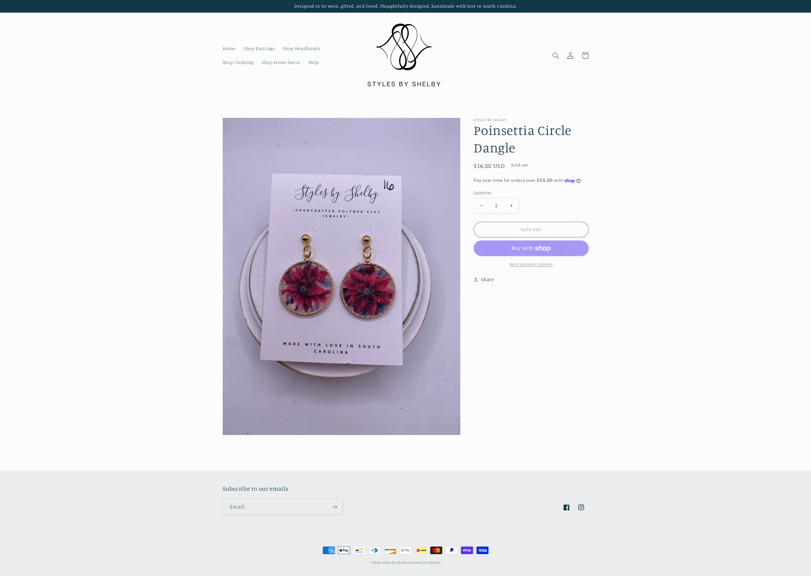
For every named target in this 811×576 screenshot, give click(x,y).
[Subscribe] (334, 507)
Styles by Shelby (395, 562)
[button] (556, 55)
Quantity (482, 192)
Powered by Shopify (425, 562)
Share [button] (487, 279)
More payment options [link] (531, 264)
